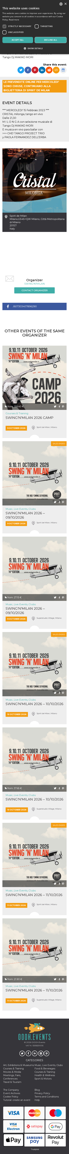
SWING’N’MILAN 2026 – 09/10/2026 (25, 515)
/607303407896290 (25, 306)
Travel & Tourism (12, 1082)
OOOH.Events (38, 1042)
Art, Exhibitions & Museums (18, 1065)
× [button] (65, 4)
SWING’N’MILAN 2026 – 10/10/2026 (34, 704)
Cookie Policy (10, 1096)
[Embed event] (56, 70)
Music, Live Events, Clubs (21, 508)
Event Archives (11, 1093)
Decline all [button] (50, 40)
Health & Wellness (44, 1075)
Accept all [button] (18, 40)
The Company (11, 1089)
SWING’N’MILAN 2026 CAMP (29, 418)
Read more (14, 19)
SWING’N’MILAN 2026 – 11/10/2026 (34, 895)
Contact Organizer (34, 290)
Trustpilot (35, 1149)
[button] (34, 48)
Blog (37, 1089)
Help (37, 1100)
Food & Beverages (44, 1068)
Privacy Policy (42, 1093)
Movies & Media (12, 1071)
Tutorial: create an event (16, 1100)
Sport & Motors (43, 1078)
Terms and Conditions (46, 1096)
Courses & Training (17, 413)
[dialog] (34, 27)
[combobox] (61, 4)
